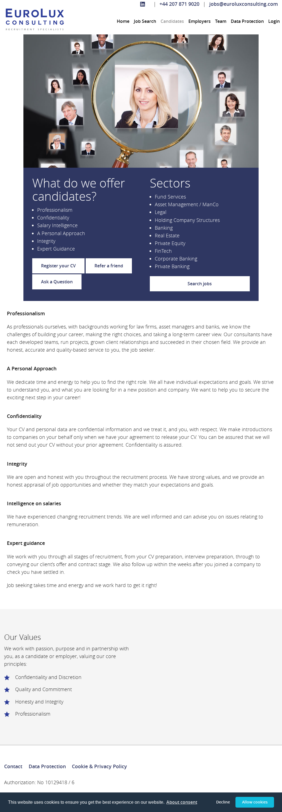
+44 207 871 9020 (179, 4)
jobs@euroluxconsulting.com (243, 4)
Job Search (145, 21)
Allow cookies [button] (255, 802)
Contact (13, 766)
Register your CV (58, 266)
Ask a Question (57, 282)
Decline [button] (223, 802)
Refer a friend (108, 266)
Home (123, 21)
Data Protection (247, 21)
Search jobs (200, 284)
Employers (199, 21)
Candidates (172, 21)
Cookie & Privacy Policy (99, 766)
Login (274, 21)
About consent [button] (181, 802)
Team (220, 21)
